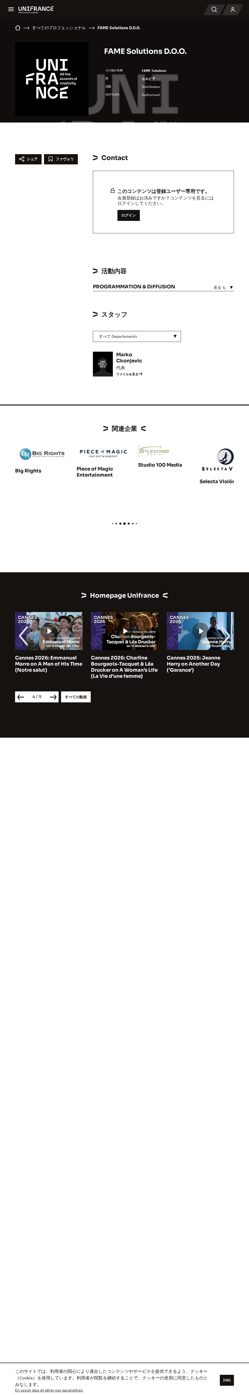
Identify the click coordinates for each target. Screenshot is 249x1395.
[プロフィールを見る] (232, 9)
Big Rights (28, 471)
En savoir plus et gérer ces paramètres (49, 1390)
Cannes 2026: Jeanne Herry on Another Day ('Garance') (193, 664)
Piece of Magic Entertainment (95, 472)
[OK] (227, 1380)
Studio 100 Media (160, 465)
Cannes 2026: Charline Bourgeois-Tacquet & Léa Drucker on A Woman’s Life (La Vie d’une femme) (124, 667)
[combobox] (137, 336)
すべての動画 (76, 697)
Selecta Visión (217, 482)
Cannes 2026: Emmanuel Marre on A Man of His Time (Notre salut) (48, 664)
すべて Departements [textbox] (118, 336)
